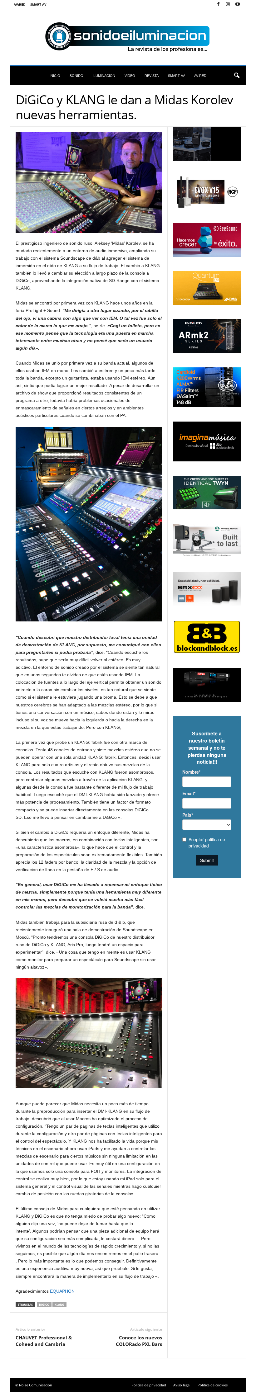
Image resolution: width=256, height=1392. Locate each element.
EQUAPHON (62, 1291)
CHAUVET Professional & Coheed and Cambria (44, 1340)
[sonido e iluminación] (128, 37)
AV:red (19, 4)
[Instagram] (228, 4)
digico (44, 1305)
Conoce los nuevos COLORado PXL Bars (139, 1340)
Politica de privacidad (148, 1385)
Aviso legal (181, 1385)
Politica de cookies (213, 1385)
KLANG (59, 1305)
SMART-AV (38, 4)
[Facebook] (218, 4)
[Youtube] (237, 4)
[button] (237, 76)
